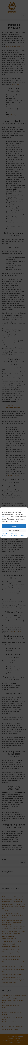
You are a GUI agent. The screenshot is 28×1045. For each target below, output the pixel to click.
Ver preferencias (14, 530)
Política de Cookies (4, 534)
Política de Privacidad (14, 534)
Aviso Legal (22, 534)
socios (3, 516)
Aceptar (14, 526)
